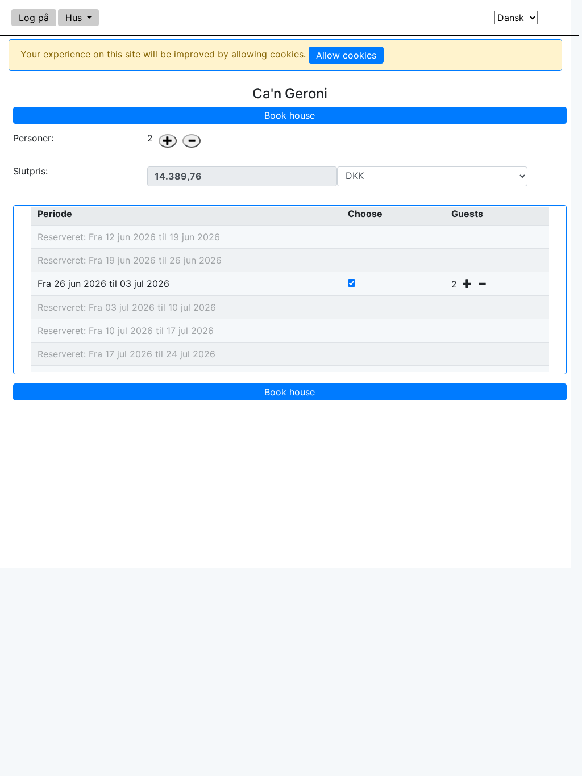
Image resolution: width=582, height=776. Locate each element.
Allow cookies (346, 55)
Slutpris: (30, 171)
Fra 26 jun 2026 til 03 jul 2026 (103, 283)
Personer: (33, 138)
